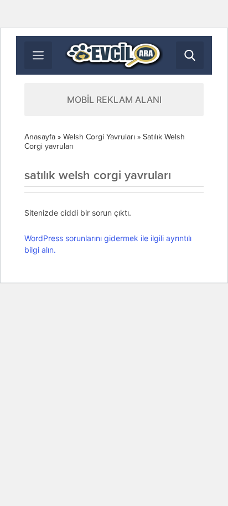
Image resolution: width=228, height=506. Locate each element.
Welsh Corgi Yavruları (99, 137)
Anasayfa (39, 137)
